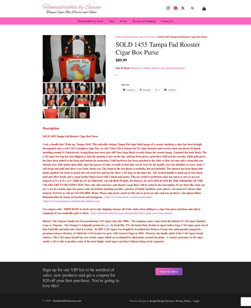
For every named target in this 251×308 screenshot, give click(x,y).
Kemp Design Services (162, 300)
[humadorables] (72, 9)
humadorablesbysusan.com (67, 300)
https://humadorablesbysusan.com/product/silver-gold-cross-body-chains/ (131, 213)
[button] (193, 8)
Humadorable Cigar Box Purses (140, 37)
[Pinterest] (175, 8)
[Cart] (204, 8)
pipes (107, 225)
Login (196, 300)
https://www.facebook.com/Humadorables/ (128, 197)
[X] (183, 8)
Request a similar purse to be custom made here (158, 68)
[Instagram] (168, 8)
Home (119, 37)
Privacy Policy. (183, 300)
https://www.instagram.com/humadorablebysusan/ (72, 201)
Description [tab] (51, 128)
